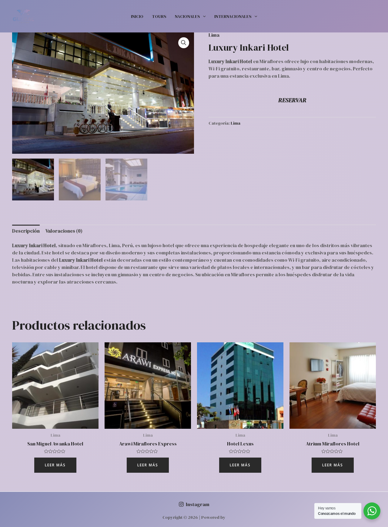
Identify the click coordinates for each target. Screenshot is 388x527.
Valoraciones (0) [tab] (63, 230)
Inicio (137, 16)
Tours (159, 16)
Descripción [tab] (26, 230)
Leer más (55, 465)
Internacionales (233, 16)
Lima (214, 35)
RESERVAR (292, 100)
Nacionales (187, 16)
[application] (203, 16)
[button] (183, 42)
